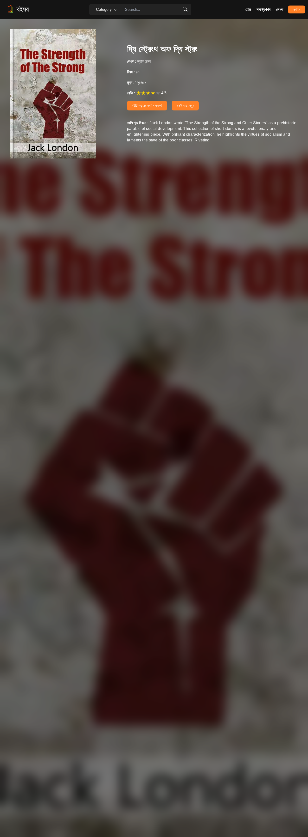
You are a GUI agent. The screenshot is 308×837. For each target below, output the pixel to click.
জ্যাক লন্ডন (139, 61)
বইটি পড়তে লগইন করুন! (147, 105)
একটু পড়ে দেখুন (185, 106)
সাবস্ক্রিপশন (263, 9)
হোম (248, 9)
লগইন (296, 9)
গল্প (133, 72)
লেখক (279, 9)
